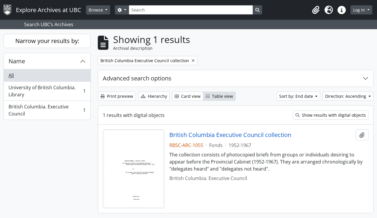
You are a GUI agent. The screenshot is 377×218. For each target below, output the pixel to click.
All (11, 75)
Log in (359, 10)
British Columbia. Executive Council (47, 110)
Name (17, 61)
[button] (315, 10)
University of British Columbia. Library (47, 91)
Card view (190, 96)
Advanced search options (137, 78)
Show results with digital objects (333, 115)
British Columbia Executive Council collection (230, 134)
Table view (222, 96)
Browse (96, 10)
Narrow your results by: (47, 41)
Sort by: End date (296, 96)
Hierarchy (157, 96)
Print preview (119, 96)
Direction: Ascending (346, 96)
